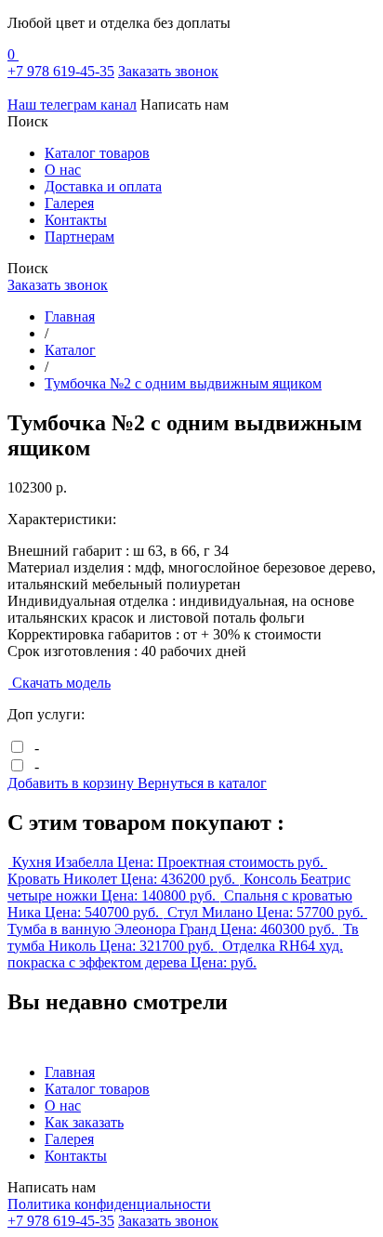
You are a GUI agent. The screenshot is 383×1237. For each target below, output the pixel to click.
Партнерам (79, 236)
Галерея (69, 203)
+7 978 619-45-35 (60, 71)
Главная (70, 1072)
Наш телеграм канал (72, 104)
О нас (63, 170)
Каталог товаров (97, 153)
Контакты (76, 220)
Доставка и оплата (103, 186)
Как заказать (84, 1122)
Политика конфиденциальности (109, 1204)
